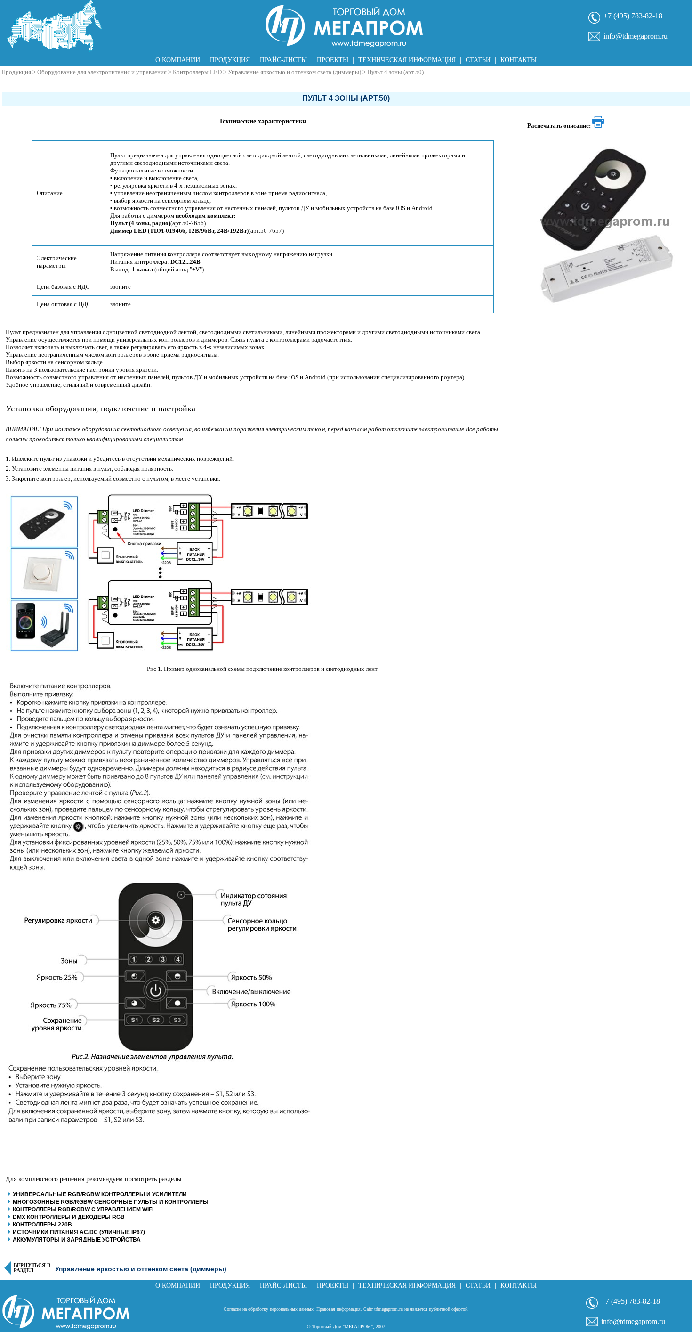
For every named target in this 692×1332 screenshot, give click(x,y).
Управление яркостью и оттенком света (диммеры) (294, 71)
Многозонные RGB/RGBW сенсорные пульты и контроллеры (111, 1202)
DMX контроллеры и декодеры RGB (69, 1217)
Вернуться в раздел (32, 1268)
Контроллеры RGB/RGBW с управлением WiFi (83, 1209)
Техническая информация (407, 60)
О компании (177, 60)
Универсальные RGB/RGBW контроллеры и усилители (100, 1194)
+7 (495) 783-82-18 (632, 16)
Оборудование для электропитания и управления (102, 71)
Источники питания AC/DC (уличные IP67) (79, 1232)
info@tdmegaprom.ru (635, 36)
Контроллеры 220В (42, 1224)
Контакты (518, 60)
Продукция (230, 60)
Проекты (332, 60)
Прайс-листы (283, 60)
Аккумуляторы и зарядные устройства (77, 1239)
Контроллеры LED (197, 71)
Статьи (478, 60)
